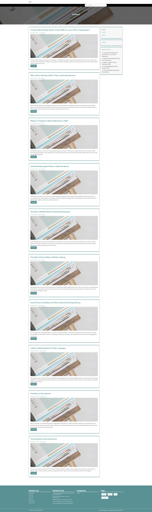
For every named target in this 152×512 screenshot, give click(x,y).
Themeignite (110, 510)
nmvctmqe (43, 32)
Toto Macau (104, 497)
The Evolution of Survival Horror (43, 439)
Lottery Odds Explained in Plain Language (48, 348)
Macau (110, 494)
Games (78, 493)
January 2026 (32, 502)
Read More (33, 66)
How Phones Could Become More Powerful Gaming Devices (55, 302)
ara (30, 2)
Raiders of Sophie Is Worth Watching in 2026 (49, 121)
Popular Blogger (102, 510)
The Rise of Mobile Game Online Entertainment (50, 212)
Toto (115, 494)
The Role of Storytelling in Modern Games (48, 257)
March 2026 (31, 500)
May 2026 (31, 499)
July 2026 (31, 495)
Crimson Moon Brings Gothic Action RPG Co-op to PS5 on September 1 (60, 30)
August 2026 (31, 493)
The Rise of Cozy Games (40, 393)
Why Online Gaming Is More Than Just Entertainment (52, 75)
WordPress (121, 510)
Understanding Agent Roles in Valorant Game (49, 166)
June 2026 (31, 497)
